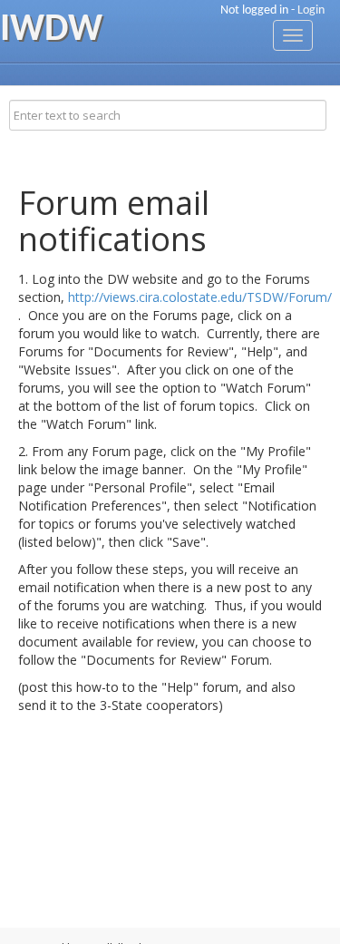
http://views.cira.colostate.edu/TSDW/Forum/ (200, 297)
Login (311, 10)
